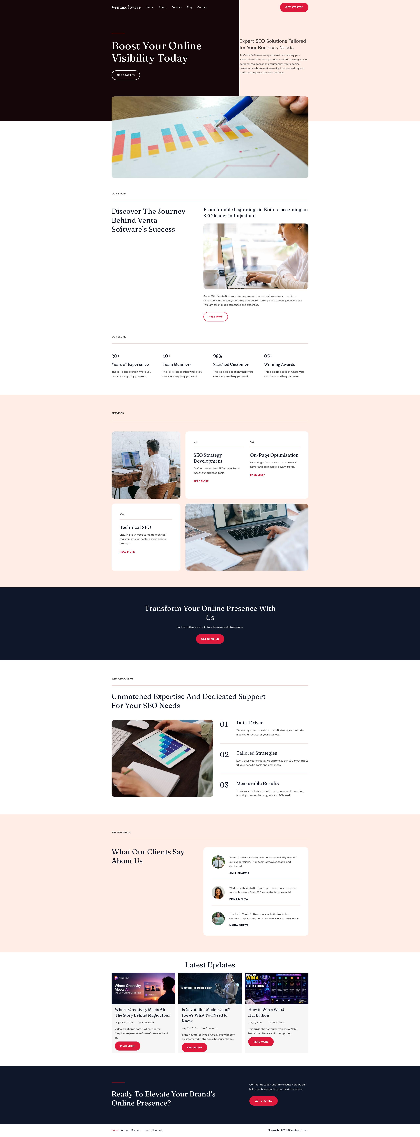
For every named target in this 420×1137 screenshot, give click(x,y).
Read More (127, 1046)
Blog (189, 7)
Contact (202, 7)
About (163, 7)
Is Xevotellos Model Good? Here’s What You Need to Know (206, 1015)
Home (150, 7)
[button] (294, 7)
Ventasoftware (126, 7)
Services (177, 7)
